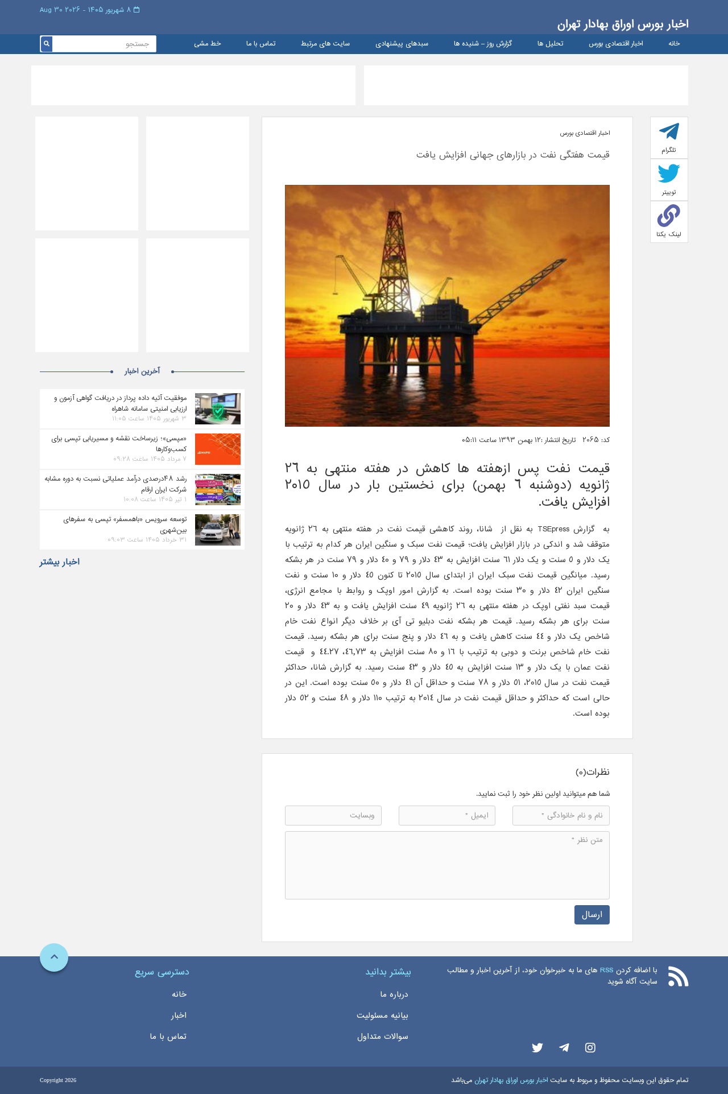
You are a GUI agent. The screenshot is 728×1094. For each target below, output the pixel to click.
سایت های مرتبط (325, 44)
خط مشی (207, 44)
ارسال (592, 914)
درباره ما (394, 994)
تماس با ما (260, 44)
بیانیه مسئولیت (382, 1015)
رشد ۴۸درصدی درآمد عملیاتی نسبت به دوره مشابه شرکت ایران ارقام (115, 484)
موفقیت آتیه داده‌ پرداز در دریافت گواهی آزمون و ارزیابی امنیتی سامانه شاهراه (120, 403)
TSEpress (553, 529)
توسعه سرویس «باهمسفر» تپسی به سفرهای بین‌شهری (125, 524)
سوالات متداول (382, 1036)
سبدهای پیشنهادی (401, 44)
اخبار (179, 1015)
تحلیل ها (550, 44)
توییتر (669, 192)
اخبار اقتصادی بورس (616, 44)
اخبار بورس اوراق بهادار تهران (622, 24)
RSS (606, 970)
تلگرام (668, 150)
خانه (674, 44)
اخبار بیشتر (60, 562)
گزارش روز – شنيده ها (483, 44)
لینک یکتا (668, 234)
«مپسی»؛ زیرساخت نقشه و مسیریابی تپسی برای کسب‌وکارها (119, 443)
